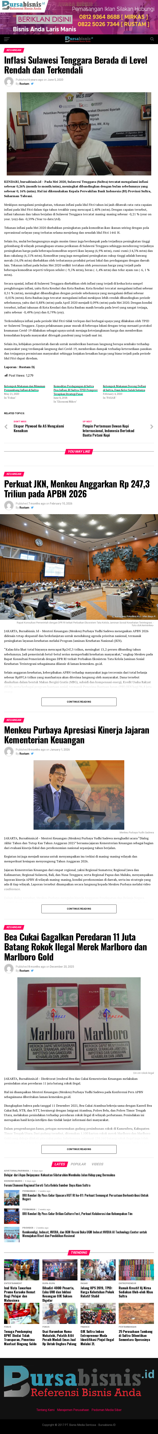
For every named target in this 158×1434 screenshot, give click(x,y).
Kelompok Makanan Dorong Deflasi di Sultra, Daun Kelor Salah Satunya (124, 388)
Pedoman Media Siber (107, 1410)
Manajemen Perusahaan (73, 1410)
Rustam (24, 83)
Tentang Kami (45, 1410)
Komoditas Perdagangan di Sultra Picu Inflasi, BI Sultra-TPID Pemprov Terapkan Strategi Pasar (76, 390)
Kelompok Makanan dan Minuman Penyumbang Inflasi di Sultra (24, 388)
